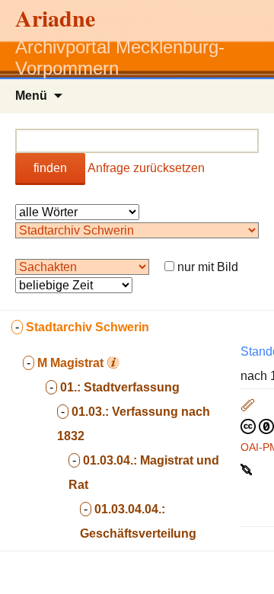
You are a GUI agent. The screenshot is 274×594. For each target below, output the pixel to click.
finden (50, 167)
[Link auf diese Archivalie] (248, 468)
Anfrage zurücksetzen (146, 167)
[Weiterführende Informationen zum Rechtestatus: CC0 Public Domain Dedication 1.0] (257, 426)
